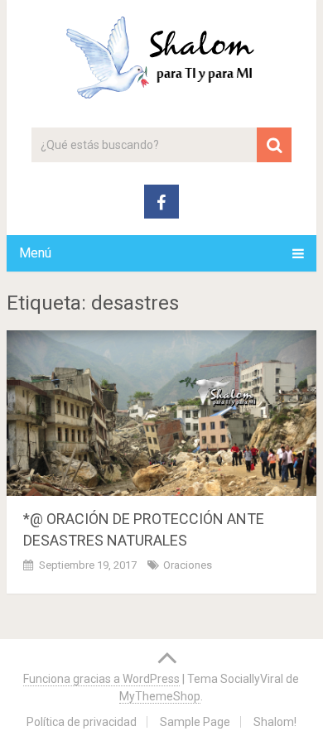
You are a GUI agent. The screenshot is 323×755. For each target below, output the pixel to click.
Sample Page (195, 722)
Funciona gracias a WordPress (101, 678)
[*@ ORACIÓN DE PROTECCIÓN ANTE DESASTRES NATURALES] (161, 413)
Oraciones (187, 565)
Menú (35, 253)
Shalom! (274, 722)
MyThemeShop (159, 696)
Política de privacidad (82, 722)
